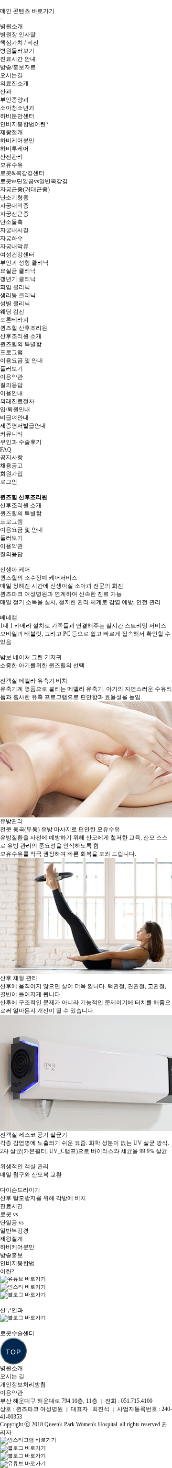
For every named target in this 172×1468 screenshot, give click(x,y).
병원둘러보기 (17, 50)
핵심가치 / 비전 (19, 42)
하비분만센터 (17, 116)
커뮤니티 (11, 434)
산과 (5, 91)
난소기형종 (14, 197)
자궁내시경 (14, 230)
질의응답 (11, 385)
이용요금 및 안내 (21, 360)
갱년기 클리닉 (18, 279)
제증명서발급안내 (23, 425)
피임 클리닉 (15, 287)
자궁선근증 (14, 213)
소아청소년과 (17, 108)
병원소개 (11, 26)
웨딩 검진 (12, 311)
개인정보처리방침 (23, 1384)
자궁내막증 (14, 205)
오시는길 (11, 75)
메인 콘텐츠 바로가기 (27, 11)
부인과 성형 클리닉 (24, 262)
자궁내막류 (14, 246)
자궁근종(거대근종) (25, 189)
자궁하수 (11, 238)
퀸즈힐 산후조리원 (23, 328)
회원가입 (11, 473)
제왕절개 (11, 132)
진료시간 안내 (18, 59)
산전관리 (11, 156)
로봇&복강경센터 (22, 173)
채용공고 (11, 465)
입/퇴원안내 (15, 409)
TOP (13, 1352)
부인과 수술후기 (21, 442)
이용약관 (11, 376)
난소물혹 (11, 222)
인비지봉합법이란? (24, 124)
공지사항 (11, 457)
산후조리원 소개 (21, 336)
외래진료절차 (17, 401)
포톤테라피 (14, 319)
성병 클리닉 (15, 303)
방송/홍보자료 (18, 67)
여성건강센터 (17, 254)
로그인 (8, 481)
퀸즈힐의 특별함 (21, 344)
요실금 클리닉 (18, 271)
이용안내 (11, 393)
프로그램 (11, 352)
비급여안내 (14, 417)
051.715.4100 (136, 1401)
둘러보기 (11, 368)
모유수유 (11, 165)
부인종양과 (14, 99)
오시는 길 (12, 1376)
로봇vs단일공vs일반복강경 (34, 181)
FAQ (5, 449)
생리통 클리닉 (18, 295)
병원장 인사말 (18, 34)
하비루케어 (14, 148)
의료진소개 (14, 83)
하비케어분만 (17, 140)
